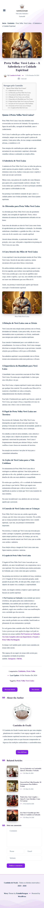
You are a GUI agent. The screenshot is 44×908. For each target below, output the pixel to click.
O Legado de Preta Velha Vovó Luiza (19, 107)
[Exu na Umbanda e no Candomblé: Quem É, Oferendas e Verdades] (12, 771)
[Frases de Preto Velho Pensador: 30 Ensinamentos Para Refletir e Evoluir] (12, 786)
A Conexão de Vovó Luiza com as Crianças (19, 105)
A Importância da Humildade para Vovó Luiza (20, 99)
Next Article (35, 689)
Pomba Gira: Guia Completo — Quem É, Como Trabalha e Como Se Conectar (30, 799)
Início (4, 23)
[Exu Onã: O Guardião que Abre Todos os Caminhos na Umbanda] (12, 815)
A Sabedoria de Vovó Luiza (15, 90)
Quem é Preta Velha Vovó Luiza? (16, 88)
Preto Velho (31, 671)
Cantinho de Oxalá (22, 725)
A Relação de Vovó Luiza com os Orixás (18, 97)
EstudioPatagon (22, 893)
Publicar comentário (15, 865)
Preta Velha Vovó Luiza (25, 681)
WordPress (22, 896)
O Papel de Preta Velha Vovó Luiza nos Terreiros (21, 101)
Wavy (6, 893)
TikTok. (19, 659)
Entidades (11, 23)
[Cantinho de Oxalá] (22, 711)
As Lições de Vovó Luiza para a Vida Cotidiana (20, 103)
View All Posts (22, 752)
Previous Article (10, 689)
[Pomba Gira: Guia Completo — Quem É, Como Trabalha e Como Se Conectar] (12, 800)
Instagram (11, 659)
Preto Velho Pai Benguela (11, 640)
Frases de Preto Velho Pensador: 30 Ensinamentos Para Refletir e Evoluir (30, 784)
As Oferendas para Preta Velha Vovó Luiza (19, 92)
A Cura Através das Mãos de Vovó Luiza (18, 95)
